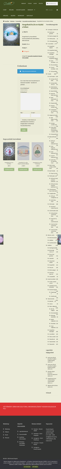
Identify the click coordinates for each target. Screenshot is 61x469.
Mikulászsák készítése (53, 385)
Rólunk (11, 10)
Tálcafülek (53, 323)
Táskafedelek (52, 341)
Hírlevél (5, 15)
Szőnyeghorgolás (53, 41)
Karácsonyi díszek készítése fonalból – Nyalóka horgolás (52, 366)
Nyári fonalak (52, 171)
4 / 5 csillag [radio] (25, 90)
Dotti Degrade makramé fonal (54, 148)
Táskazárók (51, 344)
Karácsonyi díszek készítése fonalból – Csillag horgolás (52, 359)
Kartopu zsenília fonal (54, 124)
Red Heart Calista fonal (53, 207)
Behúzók (51, 301)
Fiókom (30, 3)
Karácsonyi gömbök (51, 32)
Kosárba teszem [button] (9, 169)
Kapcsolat (30, 15)
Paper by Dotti (54, 173)
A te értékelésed (25, 88)
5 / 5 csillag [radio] (26, 90)
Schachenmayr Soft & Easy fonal (54, 111)
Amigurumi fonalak (53, 115)
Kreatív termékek (51, 279)
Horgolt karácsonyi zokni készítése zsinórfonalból (52, 380)
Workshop (21, 15)
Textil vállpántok (53, 326)
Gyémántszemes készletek (53, 286)
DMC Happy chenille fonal (54, 119)
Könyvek (51, 267)
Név (22, 112)
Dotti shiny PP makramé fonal (54, 161)
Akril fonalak (52, 76)
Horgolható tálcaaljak (51, 53)
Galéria (13, 15)
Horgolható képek (53, 50)
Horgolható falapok (51, 47)
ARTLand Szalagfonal (53, 196)
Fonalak (49, 74)
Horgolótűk (51, 265)
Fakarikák (51, 258)
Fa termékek (18, 21)
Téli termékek (25, 57)
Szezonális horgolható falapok (29, 21)
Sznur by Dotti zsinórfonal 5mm (54, 231)
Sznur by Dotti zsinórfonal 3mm (54, 225)
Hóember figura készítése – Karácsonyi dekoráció (52, 373)
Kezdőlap (7, 21)
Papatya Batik (54, 103)
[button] (17, 25)
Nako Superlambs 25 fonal (54, 99)
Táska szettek (52, 336)
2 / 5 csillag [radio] (22, 90)
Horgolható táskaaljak (51, 330)
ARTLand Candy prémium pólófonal (54, 180)
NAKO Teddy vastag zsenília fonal (52, 167)
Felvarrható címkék (51, 261)
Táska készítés (51, 298)
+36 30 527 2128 (50, 431)
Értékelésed (24, 92)
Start (5, 10)
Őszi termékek (54, 65)
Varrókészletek (52, 242)
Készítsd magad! (53, 289)
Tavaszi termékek (53, 68)
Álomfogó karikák (53, 248)
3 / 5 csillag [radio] (24, 90)
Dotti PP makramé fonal (54, 156)
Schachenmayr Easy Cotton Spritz (53, 190)
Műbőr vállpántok (53, 320)
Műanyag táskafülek (53, 316)
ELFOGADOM (27, 466)
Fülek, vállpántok (53, 306)
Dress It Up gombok (51, 255)
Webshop (23, 3)
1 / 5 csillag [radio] (21, 90)
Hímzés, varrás (51, 235)
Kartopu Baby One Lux (54, 83)
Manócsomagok (52, 36)
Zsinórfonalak (52, 210)
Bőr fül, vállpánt (53, 309)
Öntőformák (53, 296)
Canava (51, 304)
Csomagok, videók (52, 29)
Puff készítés (52, 38)
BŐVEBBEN (35, 466)
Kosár (35, 3)
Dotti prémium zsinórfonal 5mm (54, 214)
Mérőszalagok (52, 270)
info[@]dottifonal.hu (51, 437)
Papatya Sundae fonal (54, 106)
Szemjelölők (52, 276)
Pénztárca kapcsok (51, 273)
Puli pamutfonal (54, 134)
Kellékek (51, 240)
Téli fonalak (51, 204)
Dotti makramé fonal (54, 152)
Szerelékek (51, 334)
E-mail (33, 112)
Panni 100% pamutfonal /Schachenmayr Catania (54, 129)
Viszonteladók (20, 10)
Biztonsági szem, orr (51, 251)
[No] (59, 464)
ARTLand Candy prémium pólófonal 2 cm (54, 185)
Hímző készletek (53, 237)
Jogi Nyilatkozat (23, 431)
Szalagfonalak (52, 193)
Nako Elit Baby (54, 91)
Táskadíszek (52, 339)
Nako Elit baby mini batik (54, 94)
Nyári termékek (53, 61)
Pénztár (41, 3)
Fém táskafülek (54, 313)
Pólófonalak (52, 176)
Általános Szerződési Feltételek (22, 443)
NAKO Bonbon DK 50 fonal (54, 87)
